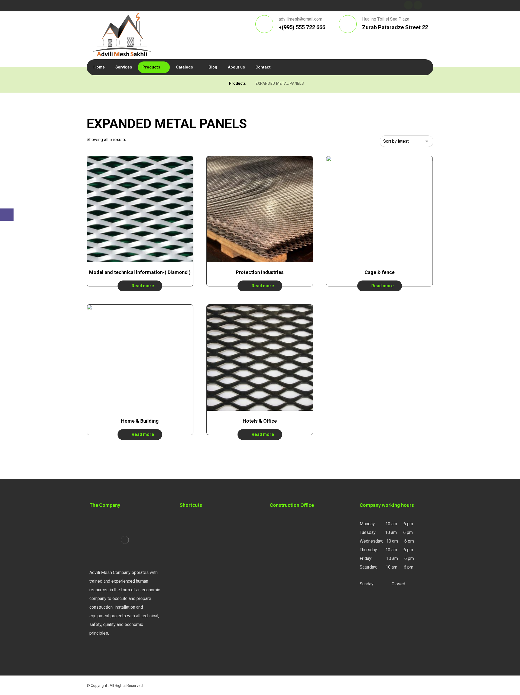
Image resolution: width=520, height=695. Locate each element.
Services (194, 532)
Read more (143, 285)
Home (191, 523)
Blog (190, 549)
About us (194, 567)
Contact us (196, 558)
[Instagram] (94, 651)
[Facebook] (105, 651)
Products (194, 541)
